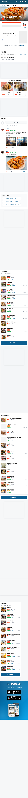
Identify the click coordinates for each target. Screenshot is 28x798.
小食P (7, 151)
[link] (12, 279)
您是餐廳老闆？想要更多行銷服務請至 (14, 45)
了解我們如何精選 (23, 54)
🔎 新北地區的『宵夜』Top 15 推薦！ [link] (11, 201)
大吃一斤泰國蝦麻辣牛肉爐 (9, 39)
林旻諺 (7, 128)
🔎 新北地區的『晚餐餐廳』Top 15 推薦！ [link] (11, 204)
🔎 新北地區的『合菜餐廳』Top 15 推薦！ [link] (11, 198)
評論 (8, 5)
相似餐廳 (13, 5)
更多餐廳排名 (13, 343)
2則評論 (24, 27)
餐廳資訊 (3, 5)
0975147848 (6, 41)
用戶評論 (3, 118)
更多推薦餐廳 (13, 497)
